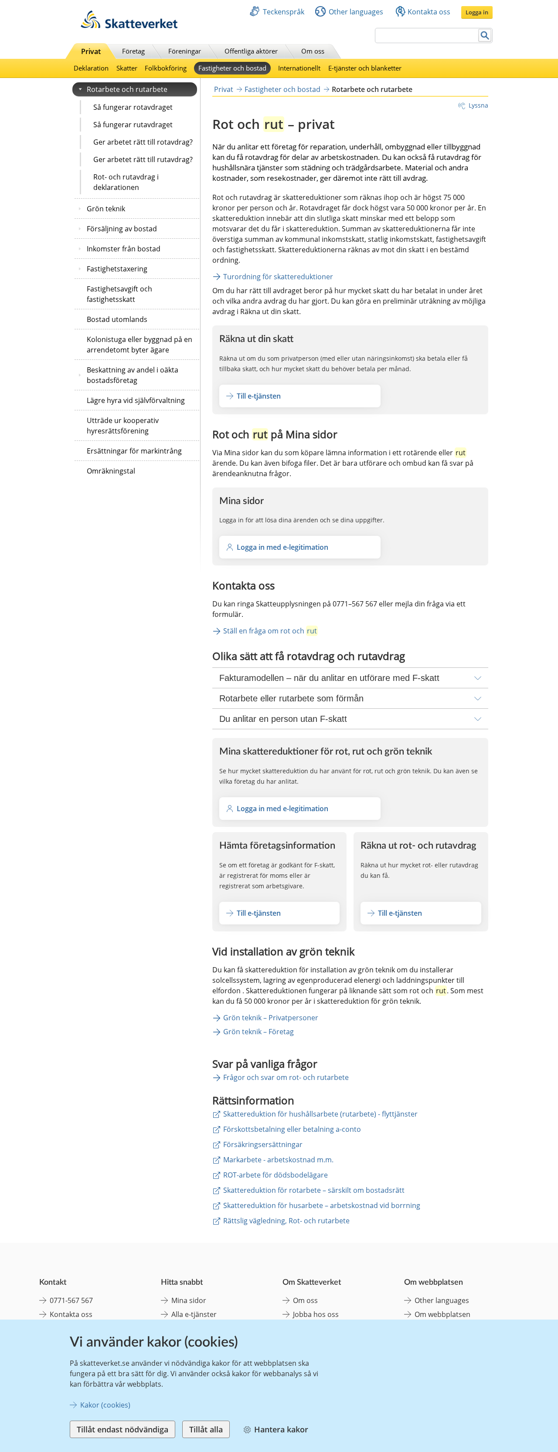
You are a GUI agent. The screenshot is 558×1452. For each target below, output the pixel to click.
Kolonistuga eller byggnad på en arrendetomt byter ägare (139, 345)
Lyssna (478, 105)
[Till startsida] (129, 26)
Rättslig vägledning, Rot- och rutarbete (286, 1220)
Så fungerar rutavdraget (133, 124)
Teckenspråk (283, 12)
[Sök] (485, 35)
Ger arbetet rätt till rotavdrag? (143, 142)
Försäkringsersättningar (263, 1144)
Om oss (312, 51)
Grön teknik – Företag (258, 1031)
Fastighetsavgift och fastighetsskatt (119, 294)
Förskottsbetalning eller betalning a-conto (292, 1129)
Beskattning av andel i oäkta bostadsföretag (132, 375)
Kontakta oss (429, 12)
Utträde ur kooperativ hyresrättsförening (123, 426)
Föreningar (184, 51)
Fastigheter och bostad (232, 68)
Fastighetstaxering (117, 269)
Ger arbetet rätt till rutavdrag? (143, 159)
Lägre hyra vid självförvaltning (136, 400)
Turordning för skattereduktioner (278, 276)
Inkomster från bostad (123, 249)
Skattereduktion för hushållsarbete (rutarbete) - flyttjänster (320, 1114)
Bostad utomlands (117, 319)
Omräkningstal (111, 471)
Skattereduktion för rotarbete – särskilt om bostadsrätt (314, 1190)
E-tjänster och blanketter (364, 68)
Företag (133, 51)
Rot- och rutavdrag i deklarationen (126, 182)
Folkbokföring (166, 68)
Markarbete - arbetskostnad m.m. (278, 1159)
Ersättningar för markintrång (134, 451)
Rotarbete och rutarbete (127, 89)
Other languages (356, 12)
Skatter (126, 68)
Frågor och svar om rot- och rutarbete (286, 1077)
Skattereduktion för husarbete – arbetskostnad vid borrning (321, 1205)
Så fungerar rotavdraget (133, 107)
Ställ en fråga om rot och (270, 631)
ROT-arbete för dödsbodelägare (275, 1175)
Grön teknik (106, 208)
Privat (91, 51)
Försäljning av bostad (122, 229)
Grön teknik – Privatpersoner (270, 1017)
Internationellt (299, 68)
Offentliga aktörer (251, 51)
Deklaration (91, 68)
